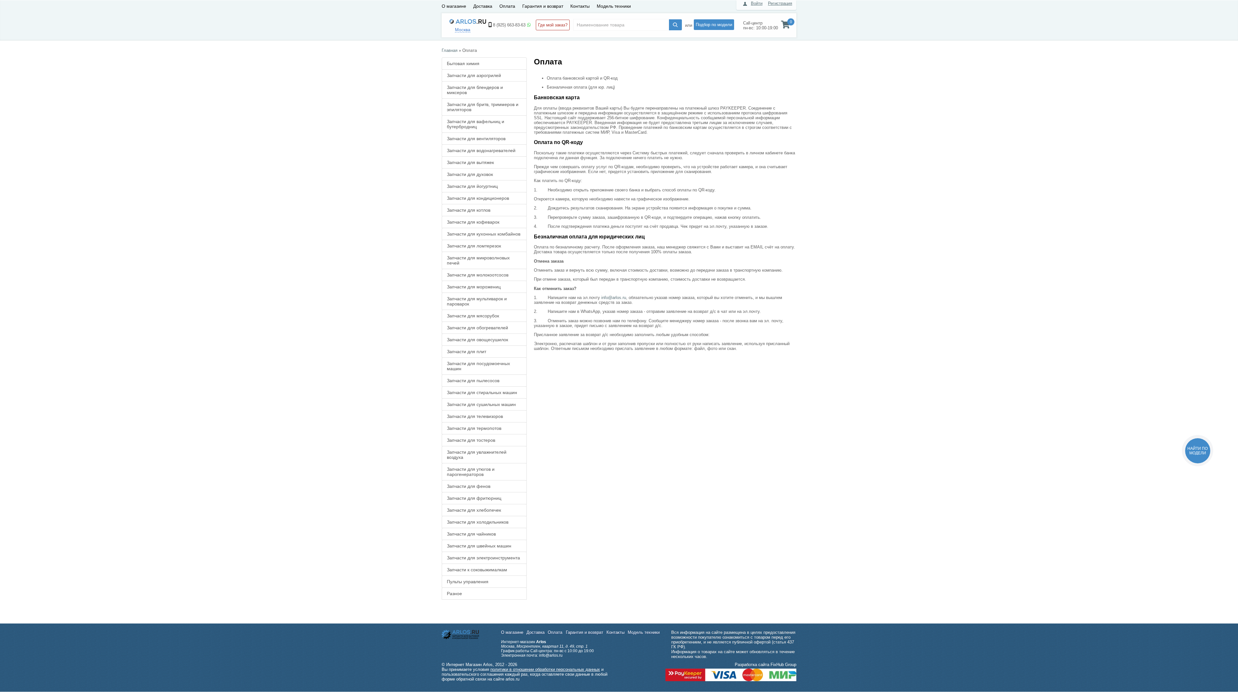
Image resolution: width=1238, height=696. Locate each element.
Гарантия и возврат (542, 6)
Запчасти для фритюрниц (474, 498)
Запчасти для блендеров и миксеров (475, 90)
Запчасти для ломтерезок (474, 245)
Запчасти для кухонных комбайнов (483, 234)
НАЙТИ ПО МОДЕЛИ (1197, 450)
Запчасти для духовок (470, 174)
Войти (756, 3)
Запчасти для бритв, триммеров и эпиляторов (482, 107)
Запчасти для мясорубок (473, 315)
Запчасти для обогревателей (477, 327)
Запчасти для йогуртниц (472, 186)
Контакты (580, 6)
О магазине (454, 6)
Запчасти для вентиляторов (476, 138)
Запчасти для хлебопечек (474, 510)
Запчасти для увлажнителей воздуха (476, 455)
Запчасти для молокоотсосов (477, 274)
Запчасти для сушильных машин (481, 404)
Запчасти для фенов (468, 486)
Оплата (507, 6)
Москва (462, 29)
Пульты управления (467, 581)
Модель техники (614, 6)
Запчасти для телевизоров (475, 416)
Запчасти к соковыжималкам (477, 569)
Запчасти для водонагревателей (481, 150)
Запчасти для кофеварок (473, 222)
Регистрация (780, 3)
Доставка (482, 6)
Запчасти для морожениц (474, 286)
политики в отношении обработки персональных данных (545, 669)
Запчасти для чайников (471, 533)
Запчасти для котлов (468, 210)
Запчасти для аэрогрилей (474, 75)
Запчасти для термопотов (474, 428)
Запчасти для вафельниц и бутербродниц (475, 124)
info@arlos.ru (613, 297)
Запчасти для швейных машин (479, 545)
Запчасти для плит (466, 351)
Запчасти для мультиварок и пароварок (477, 301)
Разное (454, 593)
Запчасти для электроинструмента (483, 557)
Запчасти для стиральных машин (482, 392)
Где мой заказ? (552, 25)
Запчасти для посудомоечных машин (478, 366)
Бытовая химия (463, 63)
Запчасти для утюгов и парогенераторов (471, 472)
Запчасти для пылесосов (473, 380)
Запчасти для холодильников (477, 522)
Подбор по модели (714, 24)
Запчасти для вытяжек (470, 162)
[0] (785, 26)
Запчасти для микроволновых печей (478, 260)
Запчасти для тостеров (471, 440)
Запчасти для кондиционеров (478, 198)
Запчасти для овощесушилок (477, 339)
